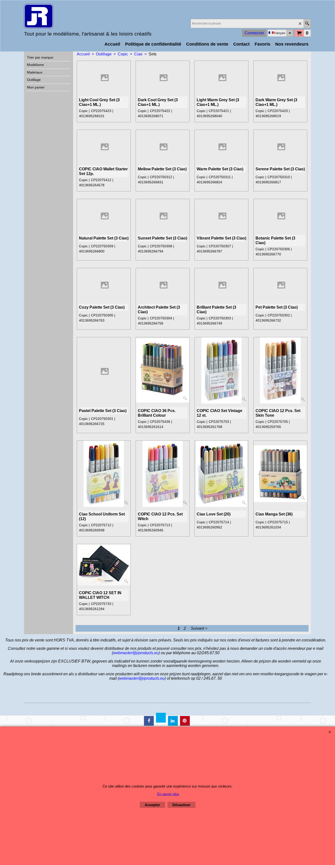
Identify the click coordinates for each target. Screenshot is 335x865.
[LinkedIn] (173, 721)
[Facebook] (149, 721)
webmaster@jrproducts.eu (136, 653)
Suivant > (199, 628)
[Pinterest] (185, 721)
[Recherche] (307, 23)
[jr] (67, 16)
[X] (161, 718)
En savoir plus (168, 794)
